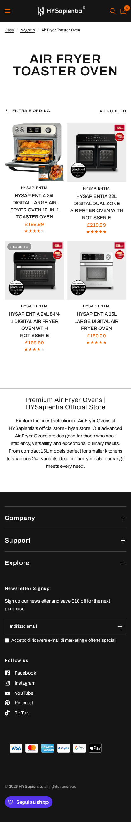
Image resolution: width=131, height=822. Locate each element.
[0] (122, 11)
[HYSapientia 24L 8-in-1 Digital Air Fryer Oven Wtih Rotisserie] (34, 270)
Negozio (27, 30)
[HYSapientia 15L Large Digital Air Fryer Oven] (96, 270)
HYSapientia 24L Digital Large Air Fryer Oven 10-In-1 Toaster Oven (34, 206)
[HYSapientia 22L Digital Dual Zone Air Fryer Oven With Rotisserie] (96, 152)
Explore (17, 562)
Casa (9, 30)
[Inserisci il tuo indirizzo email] (120, 626)
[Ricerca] (112, 11)
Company (20, 517)
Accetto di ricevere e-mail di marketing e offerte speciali (63, 640)
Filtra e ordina (31, 111)
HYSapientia (34, 188)
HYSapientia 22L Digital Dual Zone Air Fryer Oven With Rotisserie (96, 207)
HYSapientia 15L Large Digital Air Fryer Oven (96, 321)
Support (18, 540)
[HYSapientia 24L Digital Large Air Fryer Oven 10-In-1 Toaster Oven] (34, 152)
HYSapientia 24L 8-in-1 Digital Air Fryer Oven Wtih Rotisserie (34, 324)
